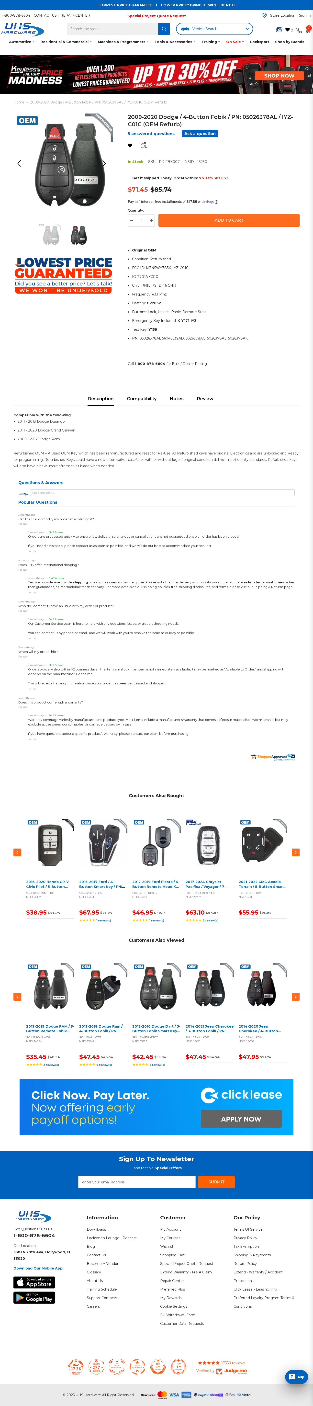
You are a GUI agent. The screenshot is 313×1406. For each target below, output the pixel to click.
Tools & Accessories (173, 42)
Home (18, 102)
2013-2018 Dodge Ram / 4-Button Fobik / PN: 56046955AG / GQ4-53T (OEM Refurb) (101, 1033)
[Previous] (20, 163)
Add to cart (49, 849)
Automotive (20, 42)
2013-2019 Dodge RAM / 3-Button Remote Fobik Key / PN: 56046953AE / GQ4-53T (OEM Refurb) (50, 1033)
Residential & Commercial (65, 42)
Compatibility (141, 398)
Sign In (305, 15)
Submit (216, 1182)
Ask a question (200, 133)
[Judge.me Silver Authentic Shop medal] (117, 1367)
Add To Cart (229, 220)
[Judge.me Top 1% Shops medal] (158, 1367)
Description (101, 398)
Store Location (282, 15)
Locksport (259, 42)
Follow (23, 523)
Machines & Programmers (121, 42)
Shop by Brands (289, 42)
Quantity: (136, 210)
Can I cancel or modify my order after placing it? (56, 519)
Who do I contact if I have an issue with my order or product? (66, 606)
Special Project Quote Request (156, 16)
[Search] (164, 29)
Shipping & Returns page (273, 587)
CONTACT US (45, 15)
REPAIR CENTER (75, 15)
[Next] (106, 163)
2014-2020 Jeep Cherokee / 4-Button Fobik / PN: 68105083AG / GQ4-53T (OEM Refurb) (262, 1033)
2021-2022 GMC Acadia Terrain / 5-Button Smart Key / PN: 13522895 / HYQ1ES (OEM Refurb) (261, 889)
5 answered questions (151, 133)
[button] (30, 552)
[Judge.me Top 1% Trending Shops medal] (178, 1367)
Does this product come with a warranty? (50, 702)
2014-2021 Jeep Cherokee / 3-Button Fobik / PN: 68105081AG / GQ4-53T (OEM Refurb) (210, 1033)
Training (209, 42)
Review (205, 398)
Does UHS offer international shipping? (48, 565)
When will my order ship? (38, 652)
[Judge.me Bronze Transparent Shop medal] (137, 1367)
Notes (177, 398)
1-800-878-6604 (16, 15)
